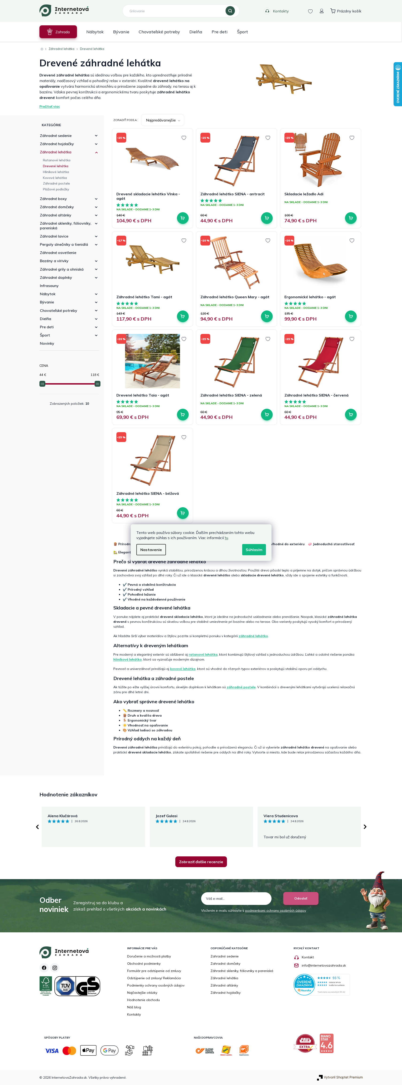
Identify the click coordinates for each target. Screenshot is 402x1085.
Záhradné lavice (54, 236)
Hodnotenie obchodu (143, 1000)
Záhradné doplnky (56, 277)
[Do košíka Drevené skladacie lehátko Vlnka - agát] (183, 218)
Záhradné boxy (53, 198)
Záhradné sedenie (56, 135)
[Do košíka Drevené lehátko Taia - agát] (183, 414)
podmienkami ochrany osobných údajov (275, 910)
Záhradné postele (56, 183)
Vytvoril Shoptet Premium (343, 1077)
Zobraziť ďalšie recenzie (201, 861)
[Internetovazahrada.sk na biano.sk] (327, 1045)
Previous (37, 826)
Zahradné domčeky (225, 963)
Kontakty (281, 11)
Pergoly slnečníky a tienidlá (64, 244)
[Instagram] (54, 967)
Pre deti (47, 327)
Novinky (47, 343)
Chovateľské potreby (58, 310)
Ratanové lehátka (56, 160)
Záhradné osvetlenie (58, 252)
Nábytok (47, 293)
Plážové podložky (56, 189)
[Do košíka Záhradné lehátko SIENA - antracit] (267, 218)
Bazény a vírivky (54, 260)
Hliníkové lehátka (56, 172)
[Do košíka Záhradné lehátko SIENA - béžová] (183, 513)
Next (365, 826)
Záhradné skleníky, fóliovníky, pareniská (65, 225)
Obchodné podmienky (144, 963)
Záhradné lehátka (55, 152)
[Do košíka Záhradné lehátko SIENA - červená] (351, 414)
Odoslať (300, 898)
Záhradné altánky (55, 215)
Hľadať (230, 11)
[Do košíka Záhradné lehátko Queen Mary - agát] (267, 316)
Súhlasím (254, 549)
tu (226, 537)
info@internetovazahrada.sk (324, 965)
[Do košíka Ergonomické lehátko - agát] (351, 316)
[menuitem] (58, 32)
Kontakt (308, 957)
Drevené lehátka (55, 166)
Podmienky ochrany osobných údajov (155, 985)
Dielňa (45, 318)
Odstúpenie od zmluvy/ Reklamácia (154, 978)
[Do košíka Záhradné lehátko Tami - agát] (183, 316)
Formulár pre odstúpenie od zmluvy (154, 971)
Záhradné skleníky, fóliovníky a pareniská (242, 971)
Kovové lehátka (55, 178)
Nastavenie (151, 549)
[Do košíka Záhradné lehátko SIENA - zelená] (267, 414)
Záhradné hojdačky (57, 143)
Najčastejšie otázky (142, 992)
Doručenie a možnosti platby (149, 956)
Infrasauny (49, 285)
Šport (45, 335)
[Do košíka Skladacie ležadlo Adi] (351, 218)
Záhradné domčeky (57, 206)
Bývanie (47, 302)
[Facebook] (44, 967)
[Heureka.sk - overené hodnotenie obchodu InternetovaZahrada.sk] (322, 984)
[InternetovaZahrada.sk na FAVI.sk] (306, 1045)
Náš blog (134, 1007)
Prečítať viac (49, 106)
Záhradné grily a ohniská (62, 269)
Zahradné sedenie (225, 956)
